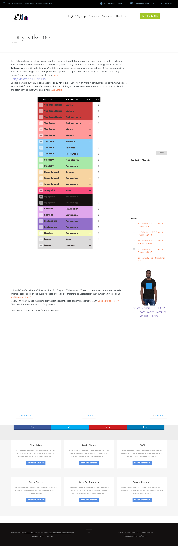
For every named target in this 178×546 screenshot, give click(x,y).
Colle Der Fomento (89, 482)
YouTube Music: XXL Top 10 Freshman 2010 (150, 233)
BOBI (142, 445)
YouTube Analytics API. (21, 297)
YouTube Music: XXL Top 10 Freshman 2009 (150, 242)
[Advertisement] (69, 270)
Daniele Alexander (142, 482)
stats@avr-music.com (144, 3)
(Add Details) (57, 90)
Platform (47, 99)
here (56, 75)
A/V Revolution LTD (131, 533)
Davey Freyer (36, 482)
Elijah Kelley (36, 445)
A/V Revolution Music (113, 3)
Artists (14, 43)
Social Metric (72, 99)
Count (87, 99)
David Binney (89, 445)
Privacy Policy (129, 536)
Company (107, 16)
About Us (121, 16)
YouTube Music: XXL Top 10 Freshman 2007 (150, 250)
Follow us (169, 3)
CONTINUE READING (36, 463)
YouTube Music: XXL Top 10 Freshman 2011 (150, 225)
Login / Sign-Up (77, 16)
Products (94, 16)
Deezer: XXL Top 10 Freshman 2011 (151, 259)
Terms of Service (141, 536)
